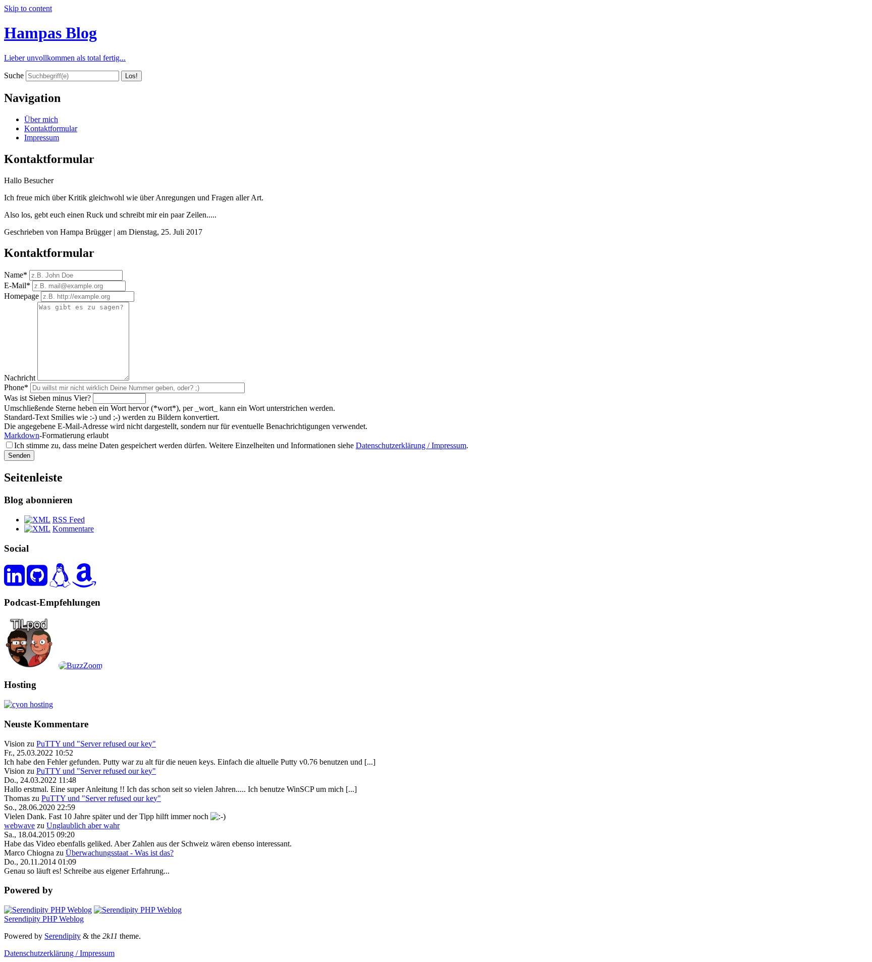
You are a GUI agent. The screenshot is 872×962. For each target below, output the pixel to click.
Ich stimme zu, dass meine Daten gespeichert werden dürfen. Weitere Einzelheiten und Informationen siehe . (241, 445)
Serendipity (62, 936)
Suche (14, 75)
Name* (15, 275)
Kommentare (73, 528)
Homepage (21, 296)
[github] (37, 581)
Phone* (16, 387)
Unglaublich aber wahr (83, 825)
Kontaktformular (50, 128)
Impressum (41, 137)
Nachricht (19, 377)
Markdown (21, 435)
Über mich (41, 119)
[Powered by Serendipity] (48, 909)
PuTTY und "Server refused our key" (96, 743)
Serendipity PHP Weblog (44, 919)
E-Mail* (17, 285)
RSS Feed (68, 519)
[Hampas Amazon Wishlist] (84, 581)
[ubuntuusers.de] (59, 581)
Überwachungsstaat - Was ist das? (120, 852)
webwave (19, 825)
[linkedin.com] (14, 581)
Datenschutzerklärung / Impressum (411, 445)
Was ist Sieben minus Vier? (47, 398)
